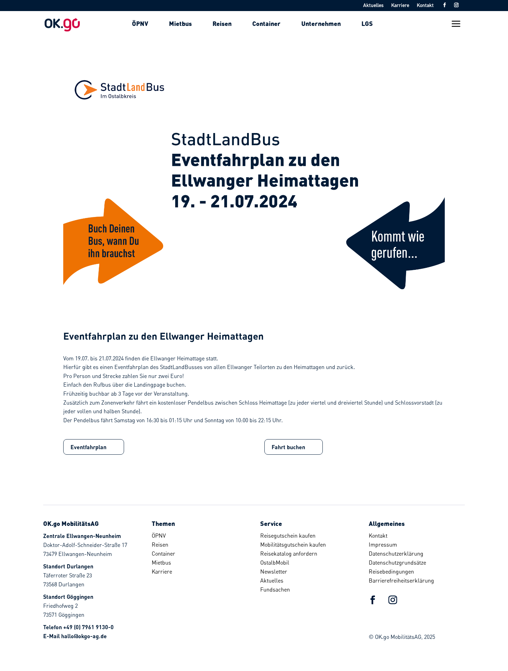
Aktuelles (373, 5)
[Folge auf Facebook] (444, 5)
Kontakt (425, 5)
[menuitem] (140, 23)
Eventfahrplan (88, 447)
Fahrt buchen (288, 447)
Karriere (400, 5)
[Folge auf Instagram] (456, 5)
